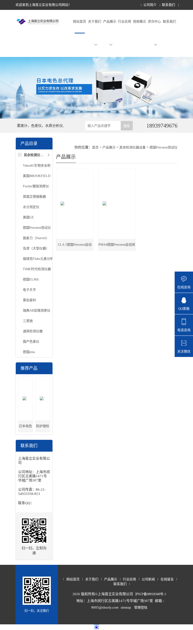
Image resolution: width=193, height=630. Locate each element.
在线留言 (167, 579)
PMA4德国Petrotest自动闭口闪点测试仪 (116, 247)
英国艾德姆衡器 (34, 196)
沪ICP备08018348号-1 (150, 594)
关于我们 (94, 21)
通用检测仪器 (33, 331)
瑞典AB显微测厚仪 (36, 310)
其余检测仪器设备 (132, 147)
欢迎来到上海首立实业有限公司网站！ (44, 5)
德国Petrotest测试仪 (37, 227)
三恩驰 (28, 321)
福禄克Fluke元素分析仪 (40, 259)
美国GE (28, 217)
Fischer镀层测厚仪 (36, 186)
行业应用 (124, 21)
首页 (95, 147)
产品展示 (109, 21)
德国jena (29, 352)
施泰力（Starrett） (36, 238)
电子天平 (29, 290)
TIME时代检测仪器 (37, 269)
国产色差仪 (31, 341)
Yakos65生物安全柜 (37, 165)
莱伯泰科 (29, 300)
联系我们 (168, 4)
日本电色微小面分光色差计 (25, 428)
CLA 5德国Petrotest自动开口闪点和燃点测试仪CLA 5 (75, 247)
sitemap (126, 607)
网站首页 (79, 21)
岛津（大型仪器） (36, 248)
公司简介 (150, 4)
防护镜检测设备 (42, 428)
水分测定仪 (31, 207)
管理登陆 (140, 607)
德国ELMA (31, 279)
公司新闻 (148, 579)
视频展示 (139, 21)
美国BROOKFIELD (36, 176)
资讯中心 (154, 21)
